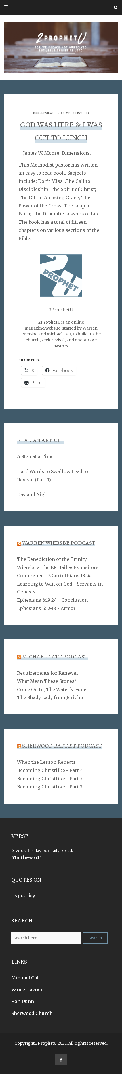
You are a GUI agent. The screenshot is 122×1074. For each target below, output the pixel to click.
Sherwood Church (31, 1013)
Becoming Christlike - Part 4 (50, 770)
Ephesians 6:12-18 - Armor (46, 608)
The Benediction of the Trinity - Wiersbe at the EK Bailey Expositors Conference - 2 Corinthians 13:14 (58, 567)
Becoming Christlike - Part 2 (50, 787)
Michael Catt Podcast (55, 657)
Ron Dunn (22, 1001)
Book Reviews (43, 113)
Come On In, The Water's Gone (51, 689)
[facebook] (61, 1059)
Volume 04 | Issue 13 (73, 113)
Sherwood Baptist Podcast (62, 746)
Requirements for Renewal (47, 673)
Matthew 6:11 (26, 857)
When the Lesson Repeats (46, 762)
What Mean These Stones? (47, 681)
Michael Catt (25, 978)
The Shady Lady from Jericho (50, 697)
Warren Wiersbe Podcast (58, 543)
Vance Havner (27, 989)
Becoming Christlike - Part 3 (50, 778)
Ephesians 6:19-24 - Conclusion (52, 600)
